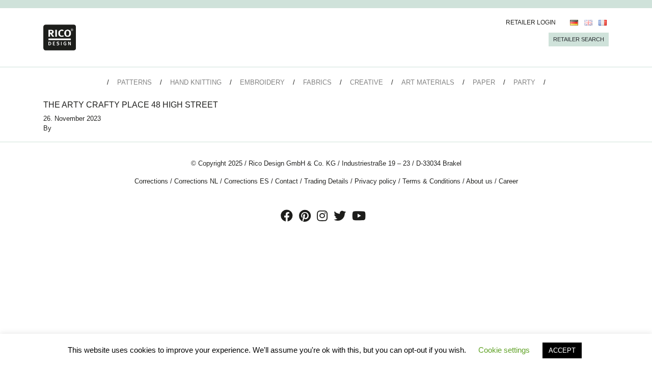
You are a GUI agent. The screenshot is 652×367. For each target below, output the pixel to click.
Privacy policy (375, 181)
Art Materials (427, 82)
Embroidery (262, 82)
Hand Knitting (196, 82)
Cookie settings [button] (504, 350)
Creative (366, 82)
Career (508, 181)
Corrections (151, 181)
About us (479, 181)
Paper (484, 82)
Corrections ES (246, 181)
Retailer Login (531, 22)
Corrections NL (196, 181)
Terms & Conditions (431, 181)
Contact (286, 181)
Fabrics (317, 82)
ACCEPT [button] (562, 350)
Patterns (134, 82)
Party (524, 82)
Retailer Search (578, 39)
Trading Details (326, 181)
